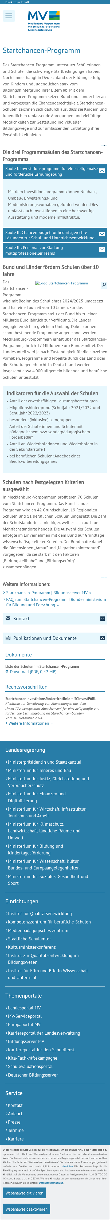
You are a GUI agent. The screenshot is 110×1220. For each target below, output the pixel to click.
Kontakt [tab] (21, 618)
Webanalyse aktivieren (24, 1193)
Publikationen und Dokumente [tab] (45, 638)
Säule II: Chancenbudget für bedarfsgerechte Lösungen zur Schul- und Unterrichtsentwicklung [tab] (50, 235)
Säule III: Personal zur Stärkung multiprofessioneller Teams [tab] (34, 250)
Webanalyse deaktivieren (27, 1209)
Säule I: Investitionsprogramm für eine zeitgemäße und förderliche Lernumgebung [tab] (51, 171)
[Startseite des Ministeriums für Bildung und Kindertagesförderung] (44, 29)
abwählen (67, 1166)
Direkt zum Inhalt (17, 2)
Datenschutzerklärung (51, 1183)
